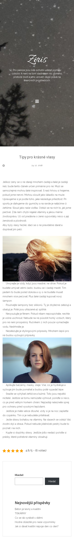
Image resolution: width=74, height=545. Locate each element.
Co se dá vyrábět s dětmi (29, 517)
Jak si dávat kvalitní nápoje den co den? (37, 526)
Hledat (19, 475)
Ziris (37, 67)
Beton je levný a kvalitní (28, 509)
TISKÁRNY (20, 513)
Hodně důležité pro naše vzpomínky (35, 522)
